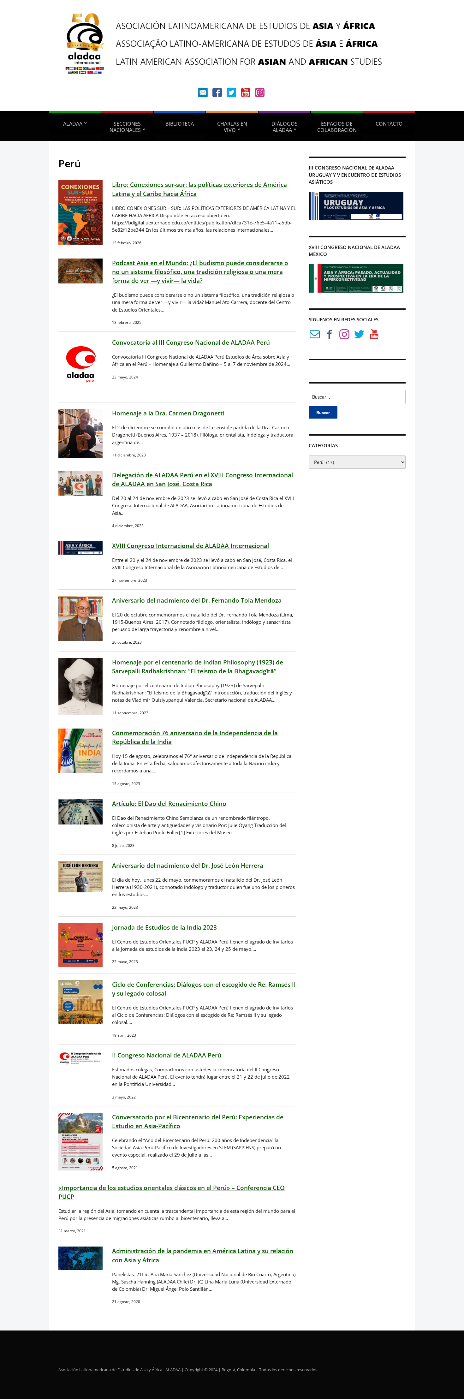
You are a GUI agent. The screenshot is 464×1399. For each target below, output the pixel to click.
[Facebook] (217, 94)
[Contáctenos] (203, 94)
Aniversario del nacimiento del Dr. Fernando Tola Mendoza (197, 600)
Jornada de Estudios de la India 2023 (164, 927)
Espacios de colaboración (337, 127)
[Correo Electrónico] (315, 335)
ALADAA (72, 123)
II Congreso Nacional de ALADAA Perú (166, 1055)
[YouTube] (245, 94)
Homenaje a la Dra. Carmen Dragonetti (168, 413)
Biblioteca (179, 123)
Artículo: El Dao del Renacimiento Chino (169, 803)
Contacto (389, 123)
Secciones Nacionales (125, 127)
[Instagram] (260, 94)
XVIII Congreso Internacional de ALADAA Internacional (190, 546)
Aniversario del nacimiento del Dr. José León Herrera (187, 865)
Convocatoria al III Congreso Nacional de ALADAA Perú (191, 342)
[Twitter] (231, 94)
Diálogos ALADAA (284, 127)
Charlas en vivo (232, 127)
